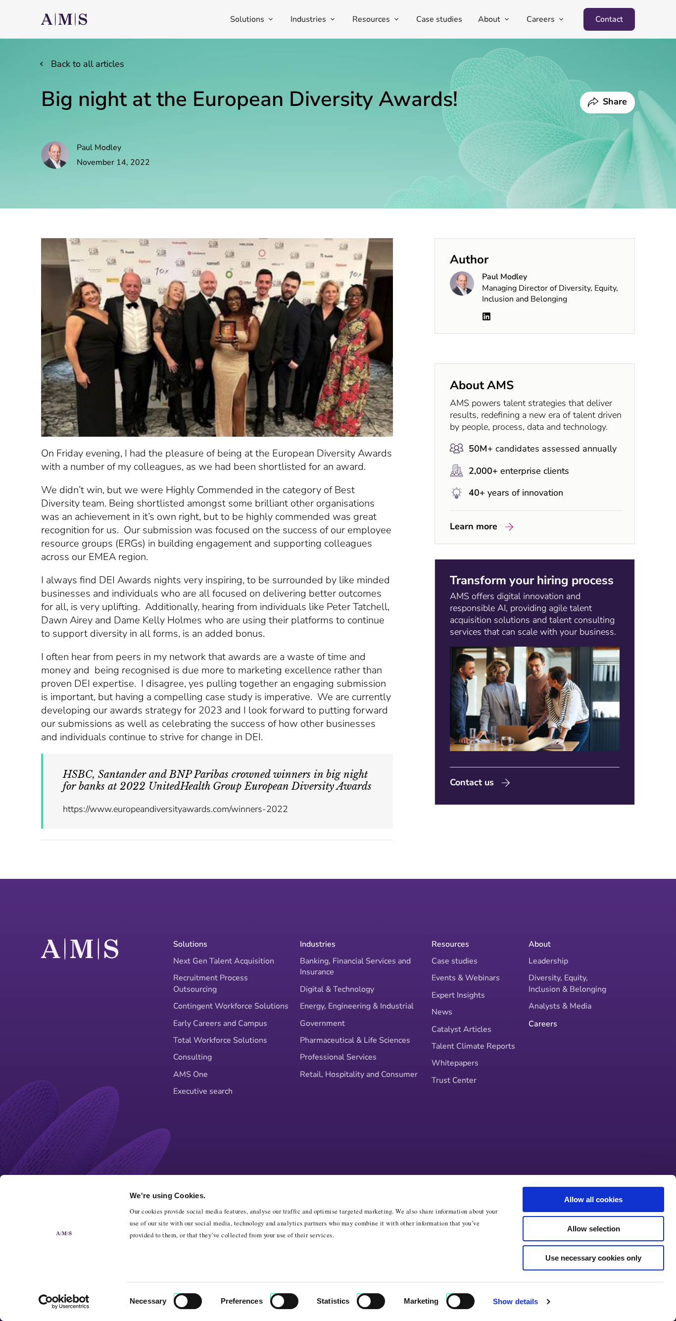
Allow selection (593, 1228)
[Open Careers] (561, 19)
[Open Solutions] (271, 19)
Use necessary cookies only (593, 1258)
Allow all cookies (593, 1199)
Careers (543, 1023)
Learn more (473, 526)
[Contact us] (506, 783)
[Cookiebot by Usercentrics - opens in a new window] (64, 1301)
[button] (607, 102)
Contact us (472, 782)
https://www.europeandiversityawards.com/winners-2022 (175, 809)
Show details (515, 1301)
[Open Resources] (396, 19)
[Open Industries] (333, 19)
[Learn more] (509, 527)
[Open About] (507, 19)
